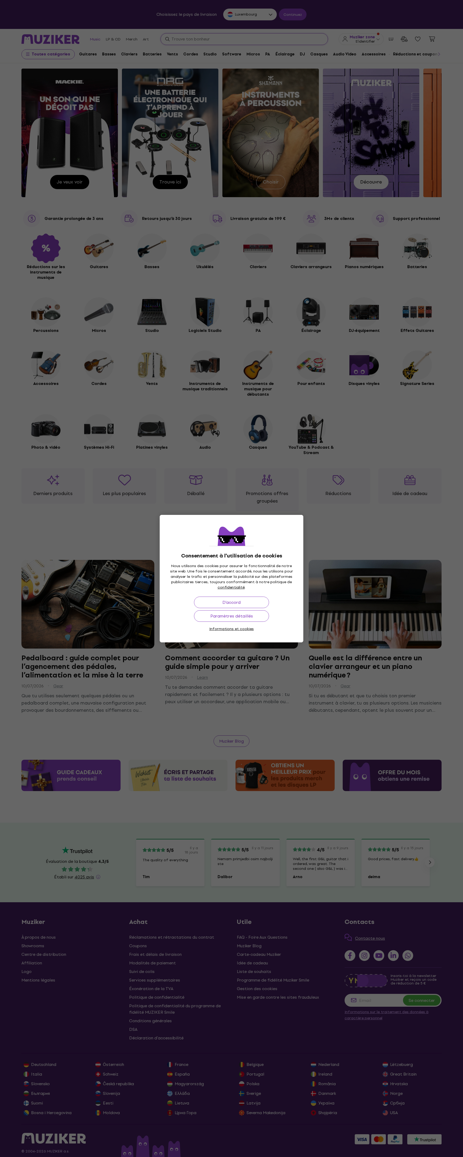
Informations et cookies (231, 629)
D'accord (231, 602)
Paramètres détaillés (231, 616)
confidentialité (231, 587)
